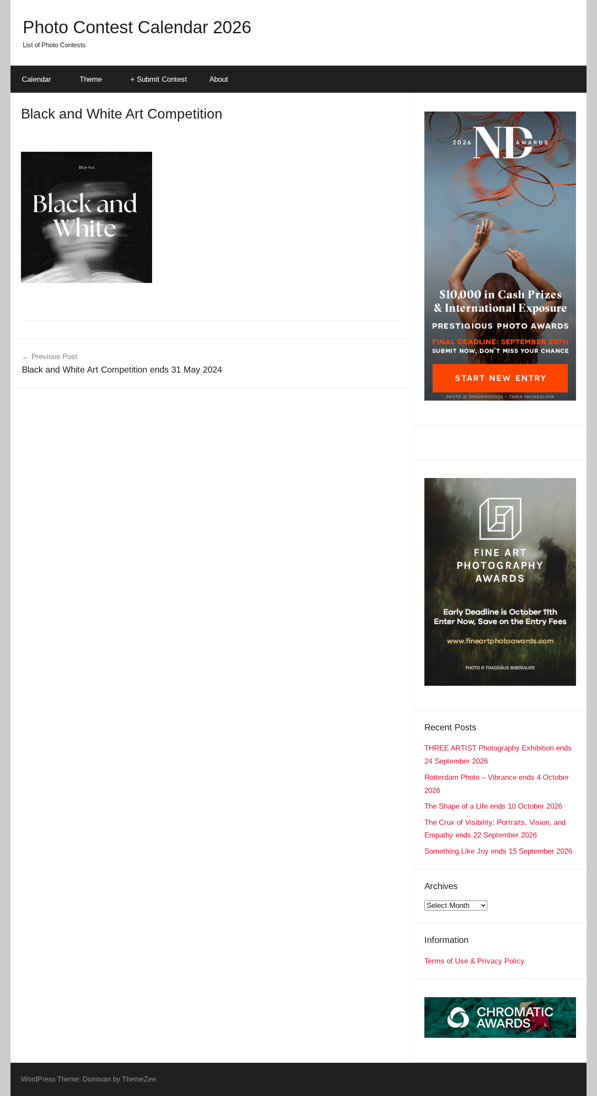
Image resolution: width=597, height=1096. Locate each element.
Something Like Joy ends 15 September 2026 (498, 851)
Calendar (36, 79)
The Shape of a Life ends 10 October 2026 (493, 806)
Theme (91, 79)
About (218, 79)
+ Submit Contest (158, 79)
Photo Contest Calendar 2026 (137, 27)
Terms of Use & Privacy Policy (474, 961)
